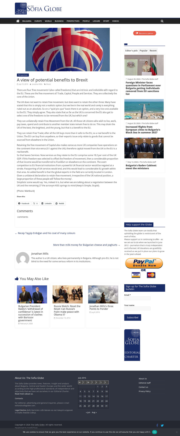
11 (80, 396)
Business (59, 21)
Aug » (94, 412)
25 (80, 406)
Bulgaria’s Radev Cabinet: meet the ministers (141, 167)
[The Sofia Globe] (18, 21)
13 (89, 396)
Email (127, 295)
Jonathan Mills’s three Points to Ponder (101, 308)
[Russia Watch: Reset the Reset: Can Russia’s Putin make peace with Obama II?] (68, 287)
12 (85, 396)
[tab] (131, 51)
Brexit (48, 84)
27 (89, 406)
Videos (115, 21)
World (48, 21)
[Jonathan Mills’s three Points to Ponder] (103, 287)
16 (102, 396)
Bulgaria (26, 21)
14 (93, 396)
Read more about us (24, 394)
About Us (143, 378)
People (86, 21)
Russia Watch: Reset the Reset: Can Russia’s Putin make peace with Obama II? (67, 310)
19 (85, 401)
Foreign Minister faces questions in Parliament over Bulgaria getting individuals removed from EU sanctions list (143, 88)
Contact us (143, 387)
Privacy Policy (144, 391)
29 (98, 406)
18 (80, 401)
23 (102, 401)
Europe (38, 21)
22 (98, 401)
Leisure (96, 21)
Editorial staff (144, 383)
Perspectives (73, 21)
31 (106, 406)
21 (93, 401)
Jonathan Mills (37, 84)
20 (89, 401)
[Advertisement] (144, 197)
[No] (176, 432)
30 (102, 406)
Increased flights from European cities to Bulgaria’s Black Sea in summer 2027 (143, 129)
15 (98, 396)
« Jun (88, 412)
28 (93, 406)
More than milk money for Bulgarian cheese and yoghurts (86, 244)
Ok (154, 432)
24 (106, 401)
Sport (106, 21)
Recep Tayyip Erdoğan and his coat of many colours (45, 233)
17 (106, 396)
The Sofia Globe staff (150, 79)
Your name (129, 305)
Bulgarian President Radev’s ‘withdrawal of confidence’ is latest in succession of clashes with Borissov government (30, 313)
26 (85, 406)
